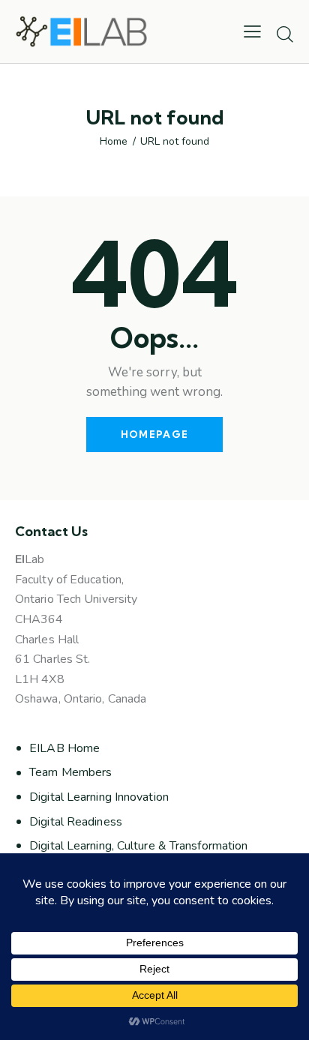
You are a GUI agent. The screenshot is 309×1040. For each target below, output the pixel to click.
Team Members (70, 772)
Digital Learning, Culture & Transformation (138, 846)
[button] (252, 31)
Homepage (154, 434)
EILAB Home (64, 748)
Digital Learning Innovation (99, 797)
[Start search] (285, 33)
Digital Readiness (75, 822)
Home (114, 141)
